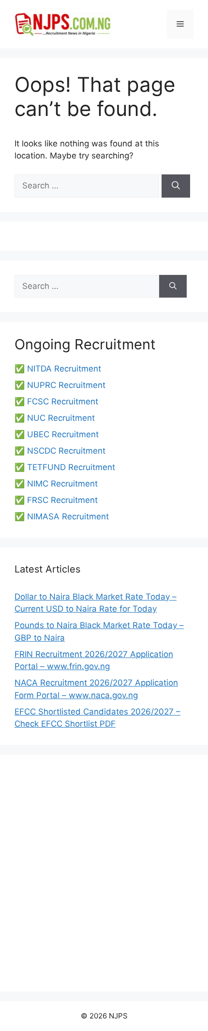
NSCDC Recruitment (66, 451)
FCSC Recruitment (62, 401)
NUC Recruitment (61, 418)
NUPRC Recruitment (66, 385)
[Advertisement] (104, 873)
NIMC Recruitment (62, 483)
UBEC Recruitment (63, 434)
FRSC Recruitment (62, 500)
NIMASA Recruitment (68, 516)
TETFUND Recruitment (71, 467)
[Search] (176, 186)
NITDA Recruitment (64, 368)
